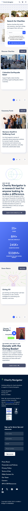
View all (23, 51)
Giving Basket (10, 402)
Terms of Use (6, 471)
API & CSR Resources (9, 483)
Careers (4, 480)
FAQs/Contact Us (8, 474)
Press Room (6, 462)
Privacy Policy (7, 468)
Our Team (5, 477)
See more (22, 268)
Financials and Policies (10, 465)
